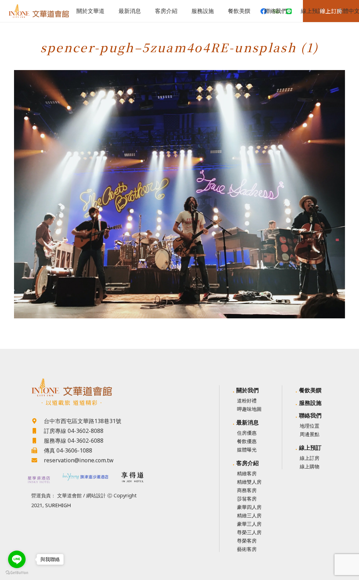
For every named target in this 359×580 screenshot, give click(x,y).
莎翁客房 (247, 498)
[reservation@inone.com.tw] (37, 460)
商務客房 (247, 490)
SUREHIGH (58, 505)
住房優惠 (247, 432)
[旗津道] (86, 476)
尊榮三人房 (249, 532)
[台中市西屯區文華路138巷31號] (37, 421)
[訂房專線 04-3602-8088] (37, 431)
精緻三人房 (249, 515)
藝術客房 (247, 549)
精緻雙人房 (249, 481)
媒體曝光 (247, 449)
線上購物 (309, 466)
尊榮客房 (247, 540)
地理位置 (309, 425)
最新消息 (247, 422)
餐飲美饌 (310, 390)
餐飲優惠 (247, 441)
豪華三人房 (249, 523)
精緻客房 (247, 473)
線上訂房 (309, 458)
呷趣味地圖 (249, 409)
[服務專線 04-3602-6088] (37, 440)
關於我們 (247, 390)
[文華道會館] (85, 387)
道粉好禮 (247, 400)
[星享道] (38, 480)
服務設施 (310, 403)
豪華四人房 (249, 507)
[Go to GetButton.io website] (17, 573)
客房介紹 (247, 463)
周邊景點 (309, 434)
